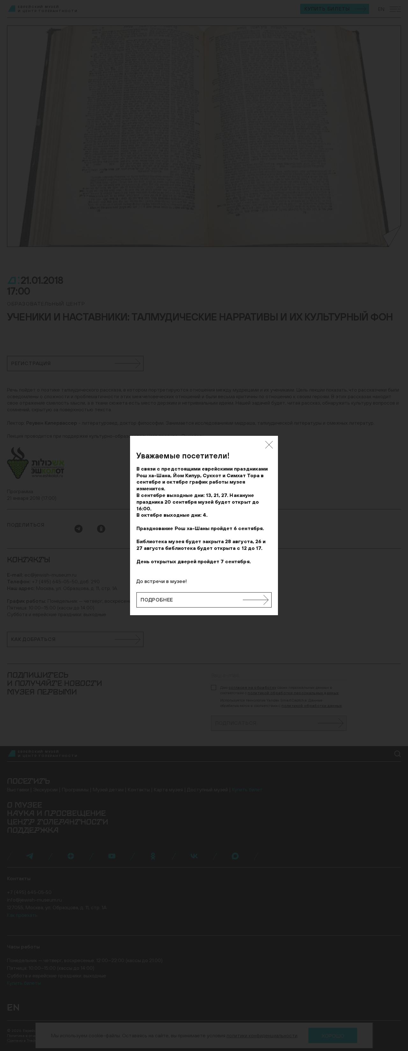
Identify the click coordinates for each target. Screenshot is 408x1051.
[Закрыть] (269, 445)
